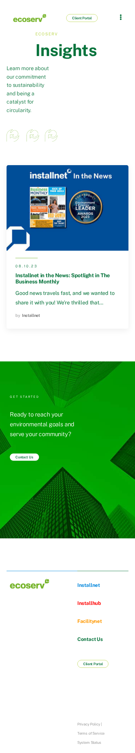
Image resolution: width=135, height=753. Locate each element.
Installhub (89, 603)
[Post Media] (67, 207)
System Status (89, 742)
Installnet (31, 315)
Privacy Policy (88, 724)
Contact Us (90, 639)
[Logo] (27, 17)
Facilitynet (89, 621)
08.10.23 (26, 266)
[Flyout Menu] (121, 17)
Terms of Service (91, 733)
